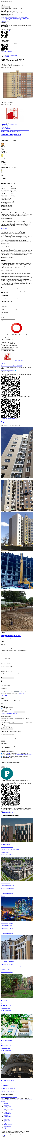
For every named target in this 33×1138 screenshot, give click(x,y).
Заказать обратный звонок (7, 751)
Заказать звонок (5, 40)
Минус (9, 709)
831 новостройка (5, 7)
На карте (7, 131)
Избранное (4, 21)
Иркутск (17, 17)
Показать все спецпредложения (9, 418)
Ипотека (17, 130)
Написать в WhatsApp (6, 51)
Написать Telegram (5, 127)
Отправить (3, 688)
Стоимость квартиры (6, 301)
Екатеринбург (11, 17)
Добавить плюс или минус (7, 677)
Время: (2, 727)
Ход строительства (15, 131)
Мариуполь (16, 18)
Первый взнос (4, 306)
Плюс (4, 709)
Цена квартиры (5, 10)
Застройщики (7, 1107)
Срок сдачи (4, 13)
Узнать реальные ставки (7, 348)
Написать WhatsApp (6, 128)
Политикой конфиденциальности (23, 754)
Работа (3, 1101)
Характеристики (5, 130)
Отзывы (22, 130)
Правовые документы (12, 1099)
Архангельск (4, 17)
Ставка (2, 317)
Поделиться (21, 693)
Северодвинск (13, 19)
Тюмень (22, 19)
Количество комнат (6, 8)
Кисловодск (4, 18)
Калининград (23, 17)
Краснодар (10, 18)
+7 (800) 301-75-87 (5, 30)
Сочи (18, 19)
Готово (2, 740)
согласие (16, 691)
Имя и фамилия (5, 722)
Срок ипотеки (4, 312)
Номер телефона (28, 722)
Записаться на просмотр (7, 728)
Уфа (26, 19)
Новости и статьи (8, 1109)
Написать (3, 125)
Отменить (22, 712)
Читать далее (4, 228)
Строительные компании (25, 1099)
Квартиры (12, 130)
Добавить (17, 712)
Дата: (2, 725)
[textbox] (8, 1)
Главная (6, 1103)
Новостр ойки (7, 1106)
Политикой (4, 1135)
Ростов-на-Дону (5, 19)
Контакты (3, 1099)
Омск (28, 18)
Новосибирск (22, 18)
